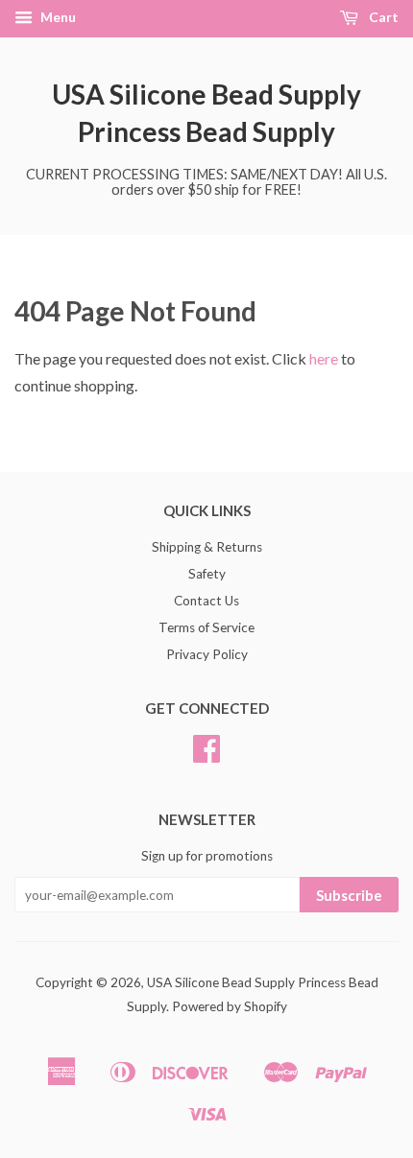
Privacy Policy (207, 654)
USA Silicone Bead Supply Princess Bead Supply (206, 113)
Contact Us (206, 600)
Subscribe (349, 895)
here (323, 358)
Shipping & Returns (207, 547)
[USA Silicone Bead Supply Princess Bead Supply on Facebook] (206, 755)
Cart (382, 17)
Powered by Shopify (229, 1006)
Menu (56, 17)
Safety (207, 573)
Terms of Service (206, 627)
